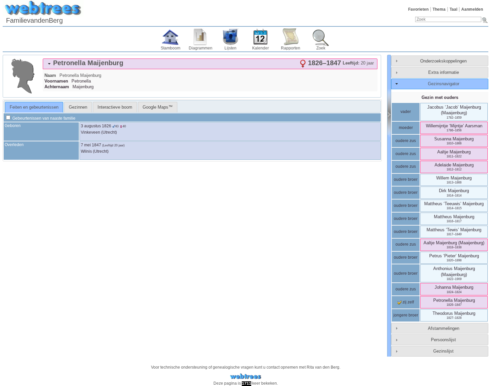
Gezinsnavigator (443, 83)
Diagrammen (200, 48)
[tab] (210, 63)
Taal (453, 9)
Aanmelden (472, 9)
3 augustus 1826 (96, 126)
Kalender (260, 48)
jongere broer (405, 315)
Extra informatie (443, 72)
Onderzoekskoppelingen (443, 60)
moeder (406, 127)
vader (405, 111)
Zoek (320, 48)
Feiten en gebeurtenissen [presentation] (34, 107)
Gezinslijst (443, 351)
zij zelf (407, 302)
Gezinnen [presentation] (78, 107)
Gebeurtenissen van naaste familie (43, 118)
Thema (439, 9)
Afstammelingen (443, 328)
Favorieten (418, 9)
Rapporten (290, 48)
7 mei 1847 (91, 145)
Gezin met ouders (440, 97)
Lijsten (230, 48)
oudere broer (406, 179)
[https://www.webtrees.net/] (245, 376)
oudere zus (405, 140)
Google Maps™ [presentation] (158, 107)
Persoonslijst (443, 339)
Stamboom (170, 48)
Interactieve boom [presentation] (115, 107)
